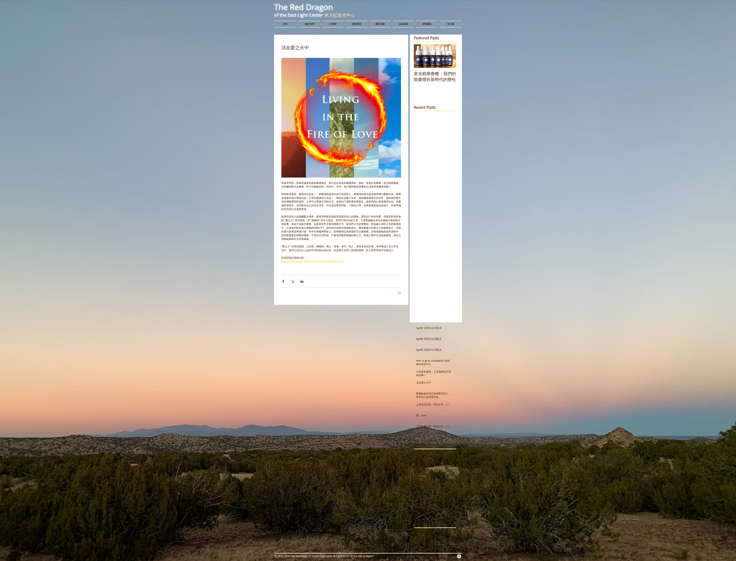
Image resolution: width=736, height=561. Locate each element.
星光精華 (432, 542)
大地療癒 (426, 536)
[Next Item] (450, 56)
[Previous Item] (420, 56)
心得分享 (419, 542)
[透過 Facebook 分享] (283, 281)
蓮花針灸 (434, 548)
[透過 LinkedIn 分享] (302, 281)
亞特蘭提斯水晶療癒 (440, 530)
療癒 (416, 548)
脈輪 (424, 548)
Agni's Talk (420, 530)
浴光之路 (445, 542)
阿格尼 (446, 548)
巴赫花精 (440, 536)
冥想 (416, 536)
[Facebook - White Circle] (459, 556)
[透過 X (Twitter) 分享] (292, 281)
